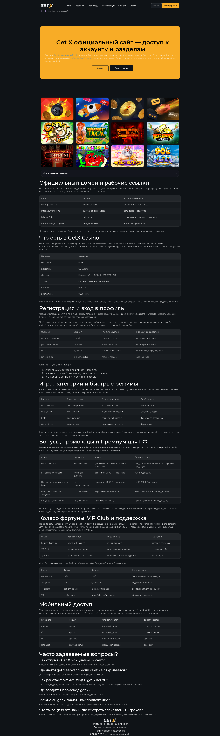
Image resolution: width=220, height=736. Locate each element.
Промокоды (93, 5)
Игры (69, 5)
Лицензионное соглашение (110, 727)
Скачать (122, 5)
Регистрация (108, 5)
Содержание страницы (55, 173)
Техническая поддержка (110, 730)
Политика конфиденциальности (110, 723)
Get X (43, 11)
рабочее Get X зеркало (82, 58)
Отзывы (133, 5)
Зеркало (79, 5)
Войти (156, 5)
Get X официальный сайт (66, 55)
